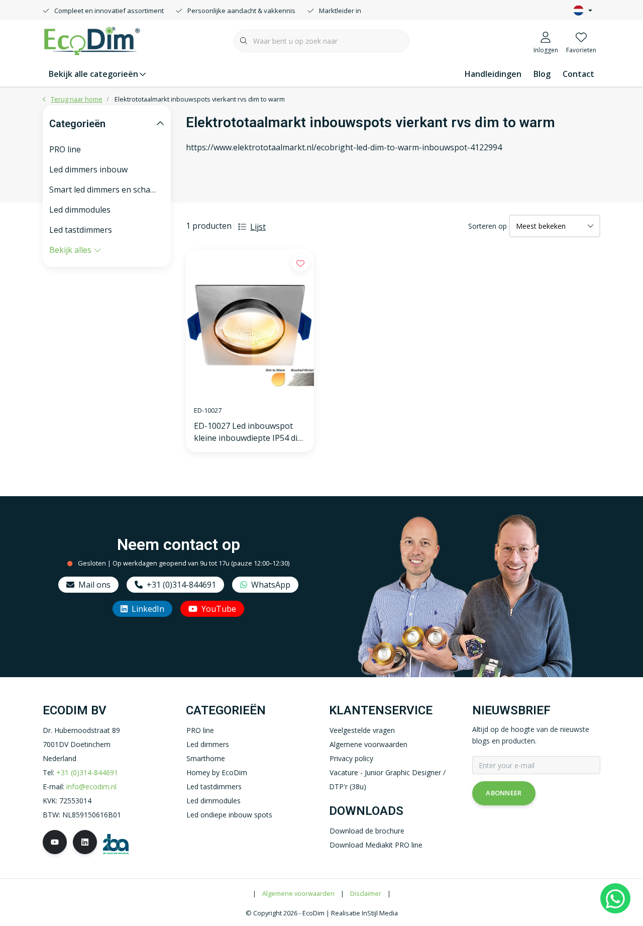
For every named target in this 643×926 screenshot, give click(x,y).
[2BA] (116, 843)
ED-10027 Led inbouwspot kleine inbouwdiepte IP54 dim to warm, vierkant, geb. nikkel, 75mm (249, 432)
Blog (542, 73)
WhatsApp (270, 584)
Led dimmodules (80, 209)
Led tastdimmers (80, 229)
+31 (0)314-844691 (181, 584)
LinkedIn (148, 608)
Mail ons (94, 584)
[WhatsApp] (615, 898)
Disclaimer (365, 893)
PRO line (65, 149)
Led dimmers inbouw (88, 169)
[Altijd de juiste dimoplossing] (92, 39)
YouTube (218, 608)
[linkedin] (85, 842)
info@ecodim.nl (91, 786)
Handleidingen (493, 73)
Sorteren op (487, 226)
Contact (578, 73)
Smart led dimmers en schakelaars (106, 189)
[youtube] (55, 842)
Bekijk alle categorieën (93, 73)
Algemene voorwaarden (298, 893)
